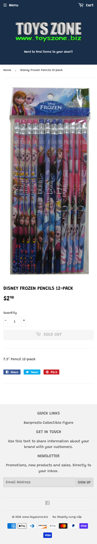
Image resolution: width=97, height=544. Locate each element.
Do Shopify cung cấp (67, 517)
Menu (13, 5)
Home (7, 70)
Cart (89, 5)
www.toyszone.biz (35, 517)
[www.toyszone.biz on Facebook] (47, 504)
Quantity (10, 313)
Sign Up (84, 482)
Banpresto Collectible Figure (48, 423)
